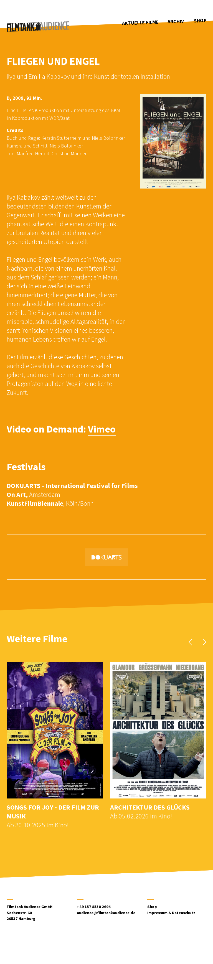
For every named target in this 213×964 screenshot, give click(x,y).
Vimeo (102, 429)
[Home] (38, 26)
